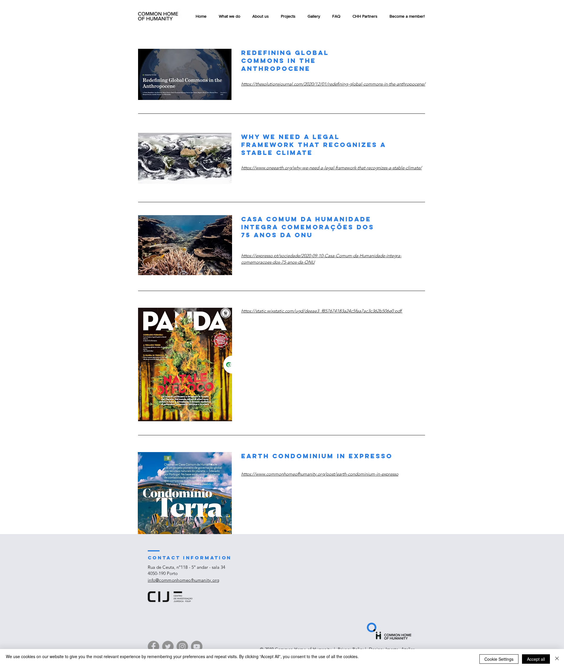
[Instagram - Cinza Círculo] (182, 646)
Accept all (536, 659)
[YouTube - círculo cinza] (196, 646)
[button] (288, 16)
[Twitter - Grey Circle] (168, 646)
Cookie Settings (498, 659)
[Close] (556, 659)
